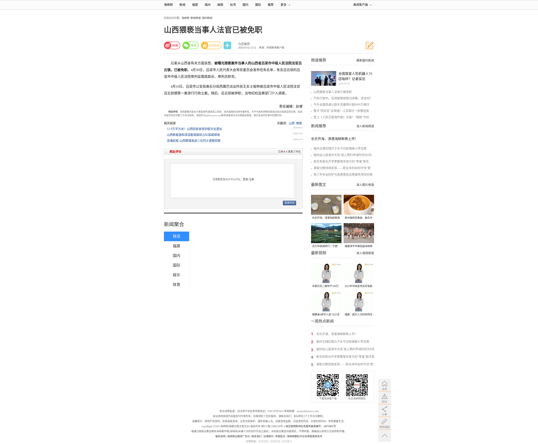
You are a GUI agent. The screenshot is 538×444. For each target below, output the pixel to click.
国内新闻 (207, 18)
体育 (176, 285)
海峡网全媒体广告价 (238, 436)
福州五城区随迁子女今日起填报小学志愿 (340, 148)
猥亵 (299, 123)
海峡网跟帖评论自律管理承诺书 (304, 436)
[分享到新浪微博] (172, 45)
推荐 (271, 4)
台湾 (233, 4)
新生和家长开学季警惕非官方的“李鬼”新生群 (345, 356)
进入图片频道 (365, 184)
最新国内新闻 (365, 60)
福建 (195, 4)
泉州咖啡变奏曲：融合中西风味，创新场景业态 (358, 218)
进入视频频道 (365, 253)
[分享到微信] (190, 45)
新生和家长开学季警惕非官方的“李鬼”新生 (341, 161)
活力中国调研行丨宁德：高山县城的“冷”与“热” (326, 246)
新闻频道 (196, 18)
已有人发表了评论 (289, 151)
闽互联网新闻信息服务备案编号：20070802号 (311, 426)
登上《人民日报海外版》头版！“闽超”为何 (341, 117)
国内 (245, 4)
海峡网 (168, 4)
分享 (228, 45)
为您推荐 (244, 44)
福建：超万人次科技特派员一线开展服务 (358, 315)
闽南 (220, 4)
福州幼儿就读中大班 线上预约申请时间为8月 (343, 155)
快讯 (176, 236)
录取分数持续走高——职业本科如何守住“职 (342, 168)
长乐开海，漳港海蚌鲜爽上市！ (334, 139)
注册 (251, 179)
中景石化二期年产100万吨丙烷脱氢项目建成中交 (326, 286)
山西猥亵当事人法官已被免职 (333, 92)
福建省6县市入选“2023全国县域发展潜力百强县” (326, 315)
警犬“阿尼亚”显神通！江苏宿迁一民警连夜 (341, 110)
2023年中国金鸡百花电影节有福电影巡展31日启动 (358, 286)
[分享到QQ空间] (211, 45)
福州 (208, 4)
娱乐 (176, 275)
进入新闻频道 (365, 126)
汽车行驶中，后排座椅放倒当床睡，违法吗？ (343, 98)
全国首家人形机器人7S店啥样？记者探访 (355, 76)
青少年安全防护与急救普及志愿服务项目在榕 (343, 174)
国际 (258, 4)
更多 (283, 4)
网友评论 (175, 151)
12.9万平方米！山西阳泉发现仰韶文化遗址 (194, 128)
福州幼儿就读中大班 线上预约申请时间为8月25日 (345, 350)
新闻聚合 (174, 224)
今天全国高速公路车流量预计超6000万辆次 (341, 104)
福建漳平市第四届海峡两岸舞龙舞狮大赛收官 (358, 246)
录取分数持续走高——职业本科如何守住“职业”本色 (344, 365)
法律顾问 (268, 436)
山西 (292, 123)
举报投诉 (280, 436)
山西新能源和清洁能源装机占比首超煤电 (193, 134)
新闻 (182, 4)
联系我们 (257, 436)
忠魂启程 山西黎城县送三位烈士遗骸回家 (194, 140)
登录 (245, 179)
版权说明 (220, 436)
